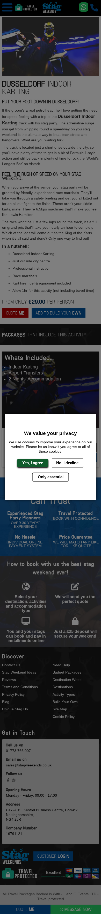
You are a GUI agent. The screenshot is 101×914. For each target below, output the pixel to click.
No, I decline (67, 463)
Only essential (50, 477)
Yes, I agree (32, 463)
